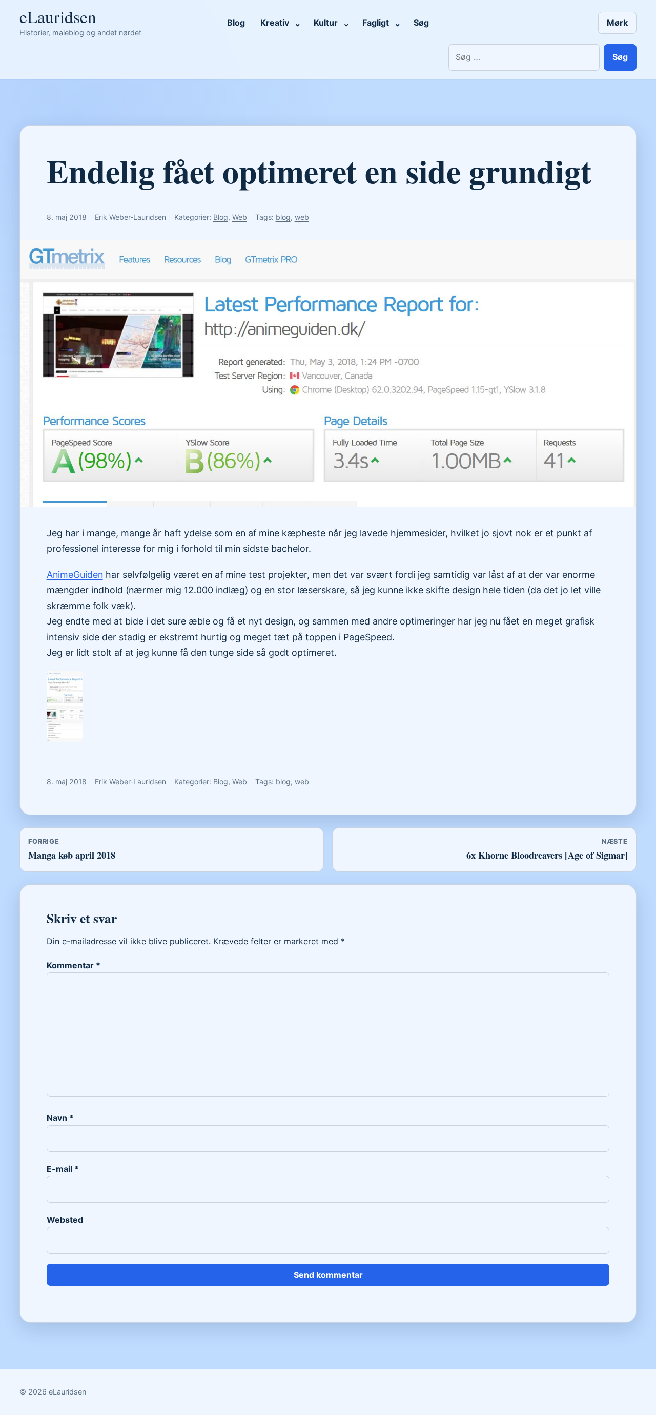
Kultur (326, 22)
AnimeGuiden (75, 574)
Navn (60, 1118)
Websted (65, 1220)
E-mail (63, 1168)
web (302, 217)
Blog (236, 22)
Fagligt (375, 22)
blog (283, 217)
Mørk (617, 22)
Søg (421, 22)
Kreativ (274, 22)
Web (239, 217)
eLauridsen (57, 16)
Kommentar (73, 965)
